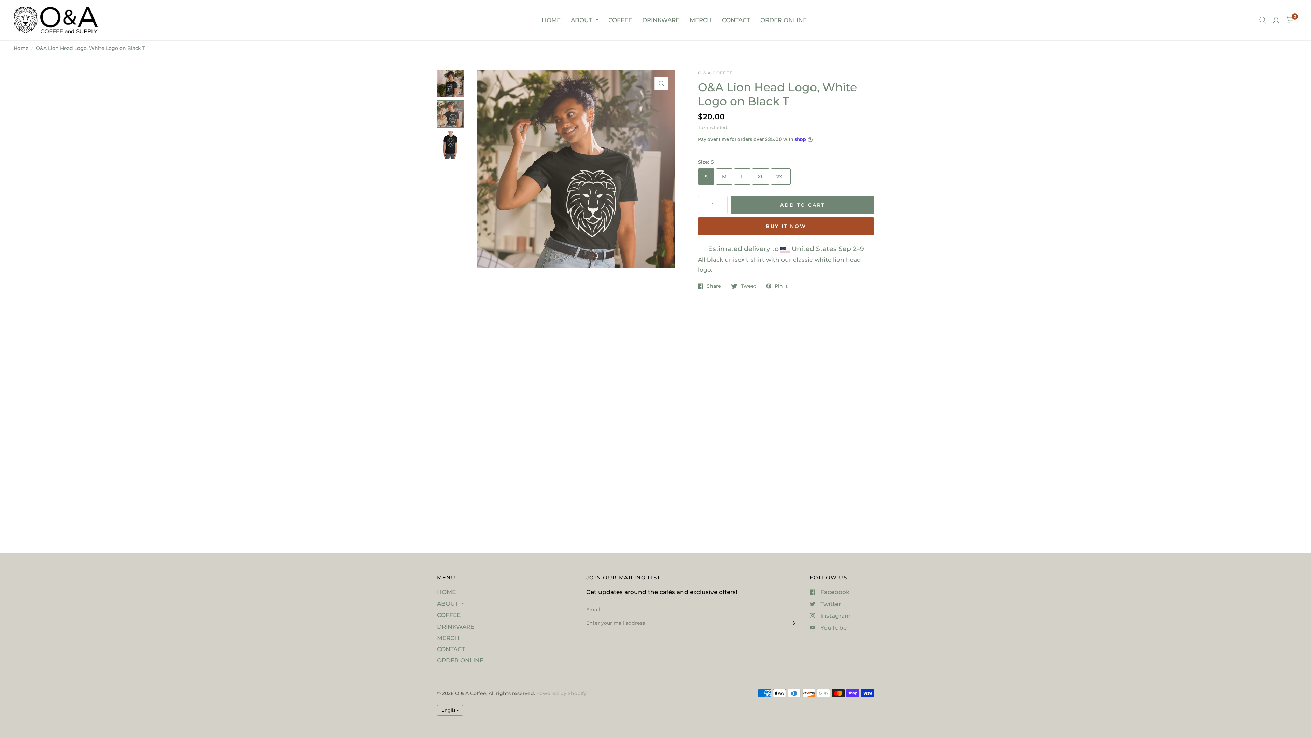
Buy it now (786, 226)
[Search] (1262, 20)
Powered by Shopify (561, 693)
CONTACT (736, 20)
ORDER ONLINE (783, 20)
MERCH (701, 20)
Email (593, 609)
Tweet (748, 286)
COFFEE (620, 20)
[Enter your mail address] (793, 623)
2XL (780, 177)
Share (714, 286)
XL (761, 177)
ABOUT (581, 20)
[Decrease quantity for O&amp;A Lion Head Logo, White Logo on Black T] (703, 205)
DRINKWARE (660, 20)
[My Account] (1276, 20)
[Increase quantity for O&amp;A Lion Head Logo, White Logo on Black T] (722, 205)
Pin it (781, 286)
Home (21, 48)
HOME (551, 20)
